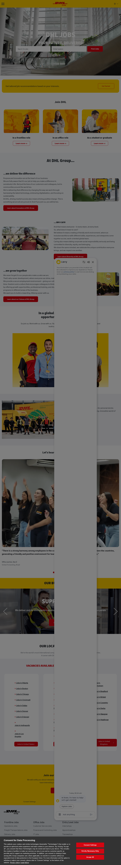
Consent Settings (90, 845)
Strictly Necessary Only (90, 851)
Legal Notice (24, 862)
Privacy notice (15, 862)
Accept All (90, 857)
